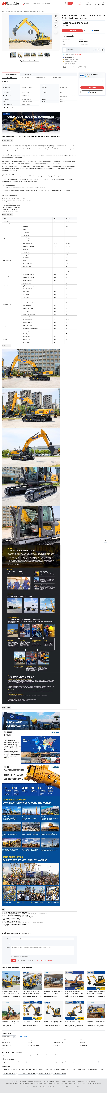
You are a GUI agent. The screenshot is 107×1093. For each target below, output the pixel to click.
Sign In (64, 67)
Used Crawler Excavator (44, 1073)
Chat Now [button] (96, 30)
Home (3, 11)
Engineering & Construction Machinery (32, 11)
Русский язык (39, 1083)
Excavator (44, 11)
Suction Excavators (92, 1062)
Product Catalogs (23, 1036)
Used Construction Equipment (9, 1040)
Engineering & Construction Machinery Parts (13, 1062)
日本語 (70, 1083)
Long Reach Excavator (65, 1062)
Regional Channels (72, 1081)
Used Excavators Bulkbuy (60, 1073)
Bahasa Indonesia (97, 1083)
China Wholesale (47, 1081)
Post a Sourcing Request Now (45, 960)
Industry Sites (63, 1081)
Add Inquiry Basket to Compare (30, 61)
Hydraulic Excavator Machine (95, 1069)
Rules (104, 8)
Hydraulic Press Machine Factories (27, 1069)
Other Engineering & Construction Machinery (46, 1062)
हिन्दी (74, 1083)
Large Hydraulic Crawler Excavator (27, 1073)
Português (27, 1083)
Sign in (103, 4)
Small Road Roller (6, 1042)
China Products (23, 1081)
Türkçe (84, 1083)
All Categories (7, 8)
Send (13, 960)
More (3, 1076)
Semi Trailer (82, 1042)
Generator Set (57, 1045)
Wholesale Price (55, 1081)
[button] (72, 77)
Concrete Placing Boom (33, 1045)
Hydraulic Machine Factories (45, 1069)
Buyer (69, 8)
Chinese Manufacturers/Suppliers (35, 1081)
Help (77, 8)
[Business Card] (103, 81)
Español (22, 1083)
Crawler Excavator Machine (78, 1069)
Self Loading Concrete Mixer (60, 1040)
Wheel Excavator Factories (62, 1069)
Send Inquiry (72, 30)
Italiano (45, 1083)
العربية (62, 1083)
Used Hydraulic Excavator (9, 1073)
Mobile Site (87, 1081)
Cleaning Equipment (6, 1045)
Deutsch (50, 1083)
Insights (93, 1081)
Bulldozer (30, 1042)
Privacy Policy (77, 1086)
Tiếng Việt (89, 1083)
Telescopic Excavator (79, 1062)
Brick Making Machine (59, 1042)
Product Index (81, 1081)
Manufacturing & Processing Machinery (14, 11)
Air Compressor (83, 1045)
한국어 (66, 1083)
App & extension (86, 8)
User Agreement (62, 1086)
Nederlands (56, 1083)
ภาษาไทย (79, 1083)
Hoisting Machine (32, 1040)
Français (33, 1083)
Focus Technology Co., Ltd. (43, 1086)
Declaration (69, 1086)
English (16, 1083)
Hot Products (15, 1081)
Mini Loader (82, 1040)
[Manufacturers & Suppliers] (10, 3)
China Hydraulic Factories (9, 1069)
